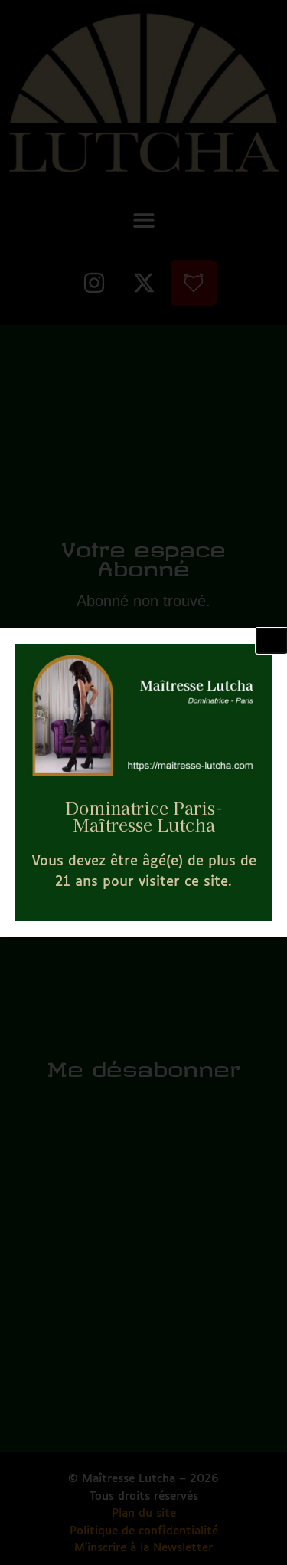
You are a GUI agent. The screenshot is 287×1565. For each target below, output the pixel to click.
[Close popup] (271, 640)
